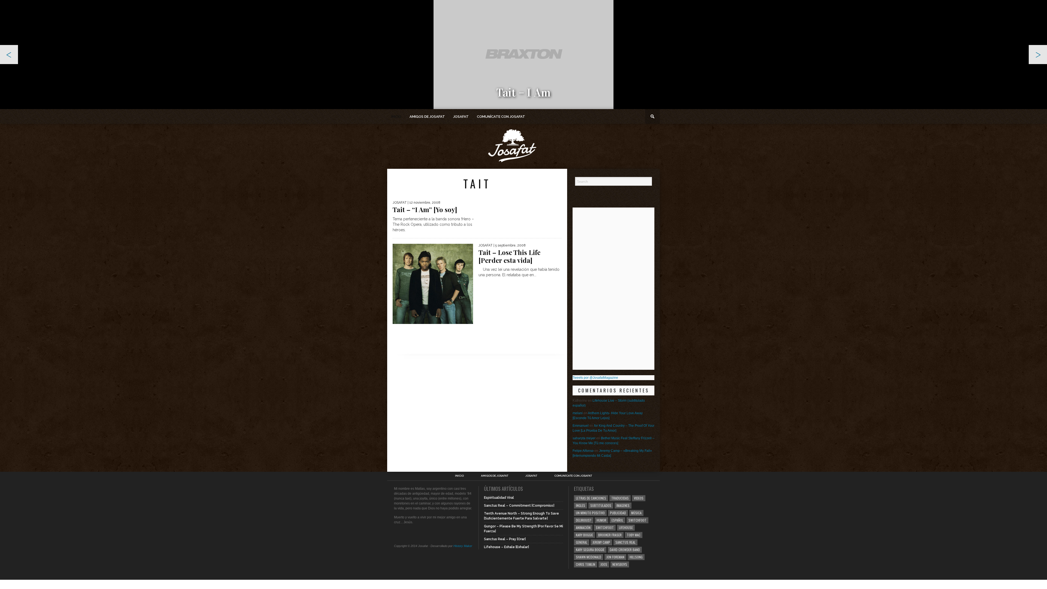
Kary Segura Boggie (590, 549)
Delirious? (583, 520)
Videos (638, 498)
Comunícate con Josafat (501, 117)
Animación (583, 527)
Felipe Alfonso (583, 451)
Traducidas (620, 498)
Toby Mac (633, 535)
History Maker (462, 546)
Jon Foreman (615, 557)
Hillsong (636, 557)
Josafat (461, 117)
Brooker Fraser (610, 535)
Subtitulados (600, 505)
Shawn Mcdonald (588, 557)
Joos (603, 564)
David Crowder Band (625, 549)
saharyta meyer (584, 438)
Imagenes (623, 505)
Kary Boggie (584, 535)
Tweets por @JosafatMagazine (595, 378)
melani (578, 413)
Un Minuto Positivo (590, 512)
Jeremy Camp (601, 542)
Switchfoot (637, 520)
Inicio (396, 117)
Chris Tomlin (585, 564)
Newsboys (619, 564)
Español (617, 520)
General (581, 542)
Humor (601, 520)
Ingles (580, 505)
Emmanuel (581, 426)
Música (636, 512)
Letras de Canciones (591, 498)
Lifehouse (626, 527)
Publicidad (618, 512)
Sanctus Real (625, 542)
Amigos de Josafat (427, 117)
